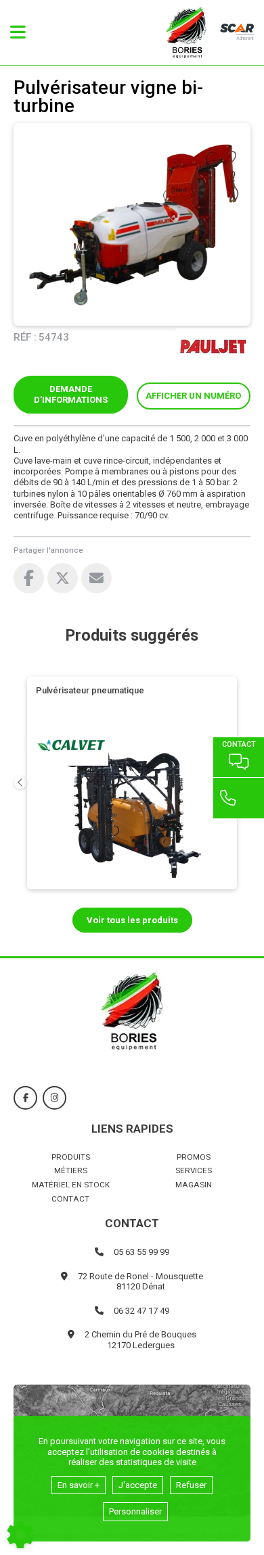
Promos (194, 1157)
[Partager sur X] (62, 578)
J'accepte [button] (137, 1485)
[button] (194, 396)
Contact (70, 1199)
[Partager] (96, 578)
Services (193, 1170)
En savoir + (79, 1485)
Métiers (70, 1170)
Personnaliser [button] (135, 1511)
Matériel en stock (71, 1184)
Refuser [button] (191, 1485)
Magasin (193, 1184)
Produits (70, 1157)
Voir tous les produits (132, 920)
